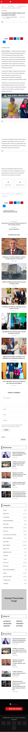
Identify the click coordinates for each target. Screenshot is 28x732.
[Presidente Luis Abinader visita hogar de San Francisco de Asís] (14, 296)
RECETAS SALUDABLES (14, 569)
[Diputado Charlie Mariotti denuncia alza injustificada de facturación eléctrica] (6, 455)
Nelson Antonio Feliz (12, 17)
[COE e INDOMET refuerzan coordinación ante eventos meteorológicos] (14, 371)
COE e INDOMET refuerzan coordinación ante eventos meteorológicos (14, 382)
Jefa (13, 193)
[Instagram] (14, 723)
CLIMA (14, 510)
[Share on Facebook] (15, 38)
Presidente (18, 193)
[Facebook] (3, 723)
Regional (5, 196)
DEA (3, 193)
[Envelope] (14, 728)
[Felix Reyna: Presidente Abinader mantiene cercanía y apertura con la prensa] (14, 246)
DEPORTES (14, 513)
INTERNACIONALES (14, 527)
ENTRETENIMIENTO (14, 520)
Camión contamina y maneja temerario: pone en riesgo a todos (14, 283)
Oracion (14, 559)
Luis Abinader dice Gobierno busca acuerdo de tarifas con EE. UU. (14, 332)
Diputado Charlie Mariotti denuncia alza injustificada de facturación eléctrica (19, 454)
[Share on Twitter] (18, 38)
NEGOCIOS (14, 548)
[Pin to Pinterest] (21, 38)
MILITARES (14, 541)
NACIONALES (11, 6)
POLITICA (14, 562)
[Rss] (25, 723)
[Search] (26, 1)
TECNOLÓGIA (14, 580)
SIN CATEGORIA (14, 576)
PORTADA (14, 566)
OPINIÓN (14, 555)
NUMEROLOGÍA (14, 552)
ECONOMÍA (14, 517)
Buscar (3, 437)
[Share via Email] (4, 42)
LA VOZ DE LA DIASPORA (14, 534)
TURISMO (14, 583)
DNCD (8, 193)
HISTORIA (14, 524)
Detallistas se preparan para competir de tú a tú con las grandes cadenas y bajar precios (19, 464)
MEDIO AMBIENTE (14, 538)
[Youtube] (19, 723)
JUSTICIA (14, 531)
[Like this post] (11, 38)
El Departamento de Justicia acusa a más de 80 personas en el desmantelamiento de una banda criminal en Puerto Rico (19, 494)
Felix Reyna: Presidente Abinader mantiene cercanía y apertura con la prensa (14, 258)
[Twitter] (9, 723)
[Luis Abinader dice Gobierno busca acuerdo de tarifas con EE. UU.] (14, 321)
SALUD (14, 573)
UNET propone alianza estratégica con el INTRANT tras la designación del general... (14, 357)
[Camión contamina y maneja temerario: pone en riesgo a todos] (14, 271)
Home (3, 6)
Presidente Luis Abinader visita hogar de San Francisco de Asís (14, 307)
